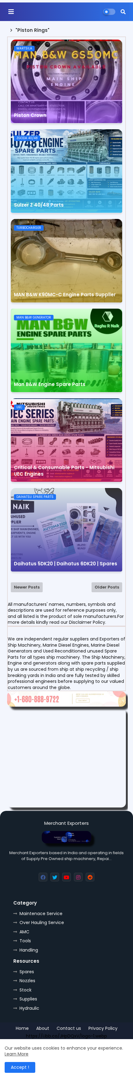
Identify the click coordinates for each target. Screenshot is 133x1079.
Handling (28, 950)
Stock (25, 990)
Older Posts (107, 587)
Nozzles (27, 981)
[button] (123, 12)
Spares (26, 972)
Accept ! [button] (20, 1067)
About (42, 1028)
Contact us (69, 1028)
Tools (25, 941)
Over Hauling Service (41, 922)
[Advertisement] (66, 758)
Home (22, 1028)
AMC (24, 932)
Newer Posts (27, 587)
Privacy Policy (103, 1028)
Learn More (16, 1054)
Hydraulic (29, 1008)
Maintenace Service (40, 913)
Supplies (28, 999)
